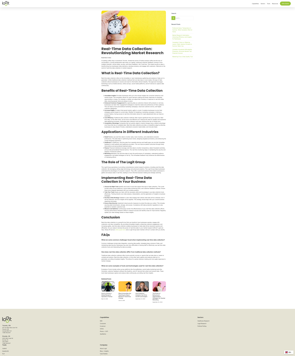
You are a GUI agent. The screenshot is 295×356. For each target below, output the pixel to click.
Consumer (103, 323)
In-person (102, 326)
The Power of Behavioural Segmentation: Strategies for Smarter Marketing (159, 297)
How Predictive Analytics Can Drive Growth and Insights (141, 295)
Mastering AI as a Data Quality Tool (182, 56)
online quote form (120, 229)
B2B (101, 321)
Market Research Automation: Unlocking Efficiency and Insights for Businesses (182, 37)
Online (102, 329)
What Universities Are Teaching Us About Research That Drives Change (124, 296)
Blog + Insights (104, 351)
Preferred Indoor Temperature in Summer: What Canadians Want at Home (182, 29)
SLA (3, 353)
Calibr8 (4, 348)
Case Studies (103, 353)
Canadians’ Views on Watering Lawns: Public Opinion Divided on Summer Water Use (182, 44)
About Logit (103, 348)
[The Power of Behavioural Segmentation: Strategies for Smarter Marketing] (159, 286)
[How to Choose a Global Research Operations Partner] (108, 286)
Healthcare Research (203, 321)
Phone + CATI (104, 331)
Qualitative (103, 334)
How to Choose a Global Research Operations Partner (106, 295)
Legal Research (202, 323)
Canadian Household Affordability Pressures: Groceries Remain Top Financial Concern (182, 51)
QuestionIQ (5, 351)
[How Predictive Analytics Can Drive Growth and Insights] (142, 286)
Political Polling (202, 326)
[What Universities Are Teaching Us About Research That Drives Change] (125, 286)
